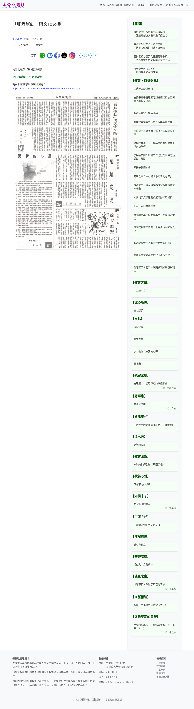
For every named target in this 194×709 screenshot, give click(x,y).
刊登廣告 (160, 663)
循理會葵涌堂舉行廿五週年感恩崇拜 (153, 122)
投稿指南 (160, 673)
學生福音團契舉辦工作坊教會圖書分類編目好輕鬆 (154, 157)
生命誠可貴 (140, 291)
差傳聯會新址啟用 (143, 88)
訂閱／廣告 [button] (156, 5)
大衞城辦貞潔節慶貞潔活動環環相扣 (153, 197)
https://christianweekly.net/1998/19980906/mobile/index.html (46, 88)
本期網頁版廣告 (174, 5)
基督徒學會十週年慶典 (146, 113)
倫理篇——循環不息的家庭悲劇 (150, 383)
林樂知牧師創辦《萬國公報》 (149, 464)
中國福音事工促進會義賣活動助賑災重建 (154, 217)
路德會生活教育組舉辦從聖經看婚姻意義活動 (154, 187)
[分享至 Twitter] (64, 55)
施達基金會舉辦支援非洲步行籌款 (152, 255)
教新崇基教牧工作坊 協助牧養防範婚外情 (146, 70)
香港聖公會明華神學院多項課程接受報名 (154, 269)
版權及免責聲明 (113, 699)
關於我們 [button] (129, 5)
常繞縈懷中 (140, 404)
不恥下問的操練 (142, 484)
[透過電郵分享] (50, 55)
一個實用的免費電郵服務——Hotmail (153, 425)
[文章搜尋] (191, 5)
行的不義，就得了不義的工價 (149, 584)
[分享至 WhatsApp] (42, 55)
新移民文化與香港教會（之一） (150, 605)
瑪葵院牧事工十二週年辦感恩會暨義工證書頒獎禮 (154, 145)
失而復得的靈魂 (142, 504)
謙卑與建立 (140, 544)
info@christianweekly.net (119, 682)
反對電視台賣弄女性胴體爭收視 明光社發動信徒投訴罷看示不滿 (152, 58)
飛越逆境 (138, 327)
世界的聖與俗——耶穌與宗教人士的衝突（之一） (154, 627)
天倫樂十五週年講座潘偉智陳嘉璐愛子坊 (154, 132)
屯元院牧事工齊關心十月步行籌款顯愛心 (154, 229)
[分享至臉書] (57, 55)
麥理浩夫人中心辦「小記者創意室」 (153, 176)
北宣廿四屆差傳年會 (144, 206)
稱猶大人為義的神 (143, 564)
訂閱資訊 (160, 666)
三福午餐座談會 (142, 167)
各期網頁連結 (114, 5)
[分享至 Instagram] (72, 55)
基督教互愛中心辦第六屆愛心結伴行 (153, 243)
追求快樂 (138, 339)
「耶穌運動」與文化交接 (147, 525)
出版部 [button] (142, 5)
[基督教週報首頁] (13, 5)
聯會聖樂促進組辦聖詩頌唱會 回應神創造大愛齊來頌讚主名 (150, 34)
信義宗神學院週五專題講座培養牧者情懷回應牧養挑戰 (154, 99)
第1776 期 (17, 39)
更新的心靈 (140, 444)
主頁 (102, 5)
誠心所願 (138, 310)
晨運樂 (137, 363)
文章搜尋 (160, 670)
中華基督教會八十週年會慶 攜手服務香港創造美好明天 (149, 46)
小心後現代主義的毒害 (146, 351)
